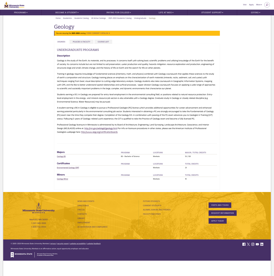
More (258, 5)
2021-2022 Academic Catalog (120, 18)
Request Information (222, 213)
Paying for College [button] (117, 12)
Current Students (152, 205)
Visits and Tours (220, 205)
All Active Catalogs (98, 18)
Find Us (80, 210)
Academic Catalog (81, 18)
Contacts (82, 214)
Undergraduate (140, 18)
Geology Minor (62, 179)
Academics (67, 18)
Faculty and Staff (152, 214)
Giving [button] (254, 12)
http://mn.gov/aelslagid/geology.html (100, 128)
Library (81, 218)
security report (63, 244)
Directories (83, 205)
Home (58, 18)
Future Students (151, 201)
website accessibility (78, 244)
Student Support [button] (211, 12)
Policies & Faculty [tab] (81, 42)
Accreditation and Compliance (92, 227)
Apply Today (217, 221)
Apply (251, 5)
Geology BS (61, 156)
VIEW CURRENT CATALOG (97, 33)
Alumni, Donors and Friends (157, 210)
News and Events (85, 201)
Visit (244, 5)
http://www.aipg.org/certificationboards (99, 132)
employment (83, 223)
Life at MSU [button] (165, 12)
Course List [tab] (103, 42)
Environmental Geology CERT (68, 168)
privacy (53, 244)
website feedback (94, 244)
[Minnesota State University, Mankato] (39, 207)
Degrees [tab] (61, 42)
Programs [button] (20, 12)
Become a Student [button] (66, 12)
